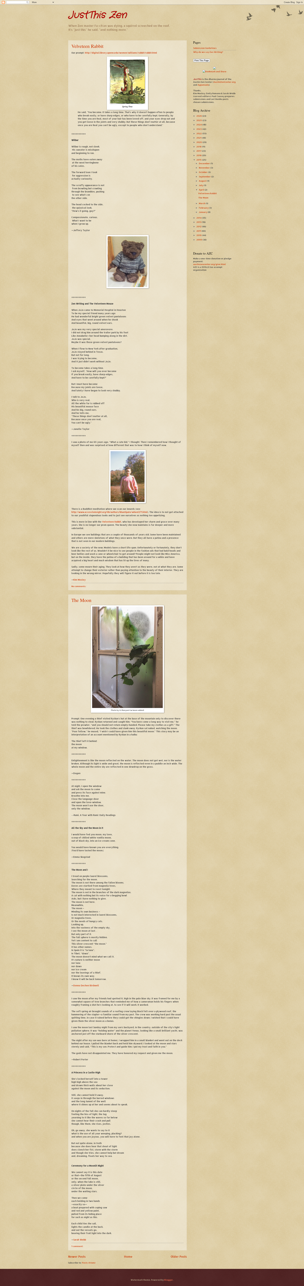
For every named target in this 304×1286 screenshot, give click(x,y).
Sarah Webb (79, 1239)
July (201, 185)
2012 (199, 226)
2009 (199, 239)
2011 (199, 231)
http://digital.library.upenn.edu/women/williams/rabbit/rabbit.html (121, 52)
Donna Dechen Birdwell (86, 985)
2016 (199, 155)
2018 (199, 146)
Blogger (168, 1280)
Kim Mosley (79, 579)
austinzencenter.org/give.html (209, 264)
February (204, 208)
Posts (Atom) (88, 1262)
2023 (199, 129)
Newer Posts (77, 1256)
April (202, 189)
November (204, 167)
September (205, 176)
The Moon (81, 600)
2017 (199, 151)
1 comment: (77, 1246)
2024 (199, 124)
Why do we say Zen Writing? (208, 52)
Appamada (203, 85)
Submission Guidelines (205, 48)
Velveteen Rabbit (87, 46)
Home (128, 1256)
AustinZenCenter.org (224, 82)
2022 (199, 133)
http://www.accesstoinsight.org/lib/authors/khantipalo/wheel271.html (109, 512)
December (204, 163)
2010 (199, 235)
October (203, 172)
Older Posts (179, 1256)
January (203, 212)
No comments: (78, 586)
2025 (199, 120)
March (202, 203)
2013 (199, 222)
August (203, 181)
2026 (199, 116)
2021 (199, 137)
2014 (199, 217)
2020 (199, 142)
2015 (199, 159)
